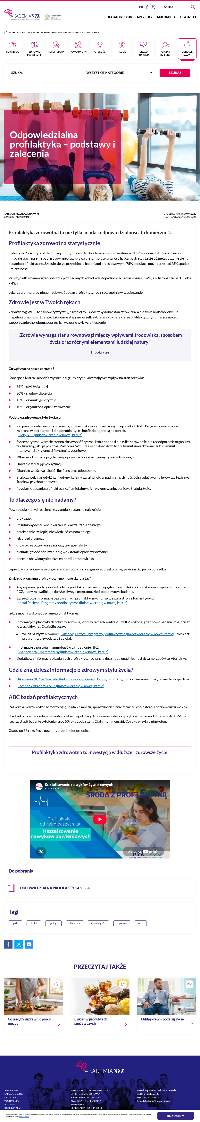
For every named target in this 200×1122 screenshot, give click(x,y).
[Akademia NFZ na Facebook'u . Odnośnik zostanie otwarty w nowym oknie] (147, 7)
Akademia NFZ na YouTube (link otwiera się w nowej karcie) (62, 679)
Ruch (140, 923)
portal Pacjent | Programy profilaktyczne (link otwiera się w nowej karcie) (72, 602)
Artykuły (144, 17)
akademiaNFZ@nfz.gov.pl (157, 1100)
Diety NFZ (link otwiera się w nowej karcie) (50, 435)
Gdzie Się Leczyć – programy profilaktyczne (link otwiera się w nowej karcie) (117, 634)
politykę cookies (24, 1117)
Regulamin (77, 1104)
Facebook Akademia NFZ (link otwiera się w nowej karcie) (61, 686)
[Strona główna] (5, 32)
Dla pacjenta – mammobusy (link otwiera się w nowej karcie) (63, 652)
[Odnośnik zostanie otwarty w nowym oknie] (100, 888)
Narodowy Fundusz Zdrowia (89, 1090)
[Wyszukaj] (193, 7)
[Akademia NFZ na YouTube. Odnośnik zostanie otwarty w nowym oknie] (141, 7)
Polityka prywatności (85, 1097)
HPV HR (15, 923)
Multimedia (166, 17)
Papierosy (122, 923)
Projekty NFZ (12, 1107)
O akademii (11, 1090)
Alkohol (34, 923)
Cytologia (53, 923)
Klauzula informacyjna (86, 1100)
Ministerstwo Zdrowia (85, 1093)
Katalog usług (120, 17)
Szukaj (175, 72)
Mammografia (98, 923)
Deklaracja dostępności (86, 1107)
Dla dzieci (188, 17)
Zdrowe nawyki (30, 32)
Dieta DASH (75, 923)
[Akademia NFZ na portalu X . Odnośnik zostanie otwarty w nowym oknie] (153, 7)
